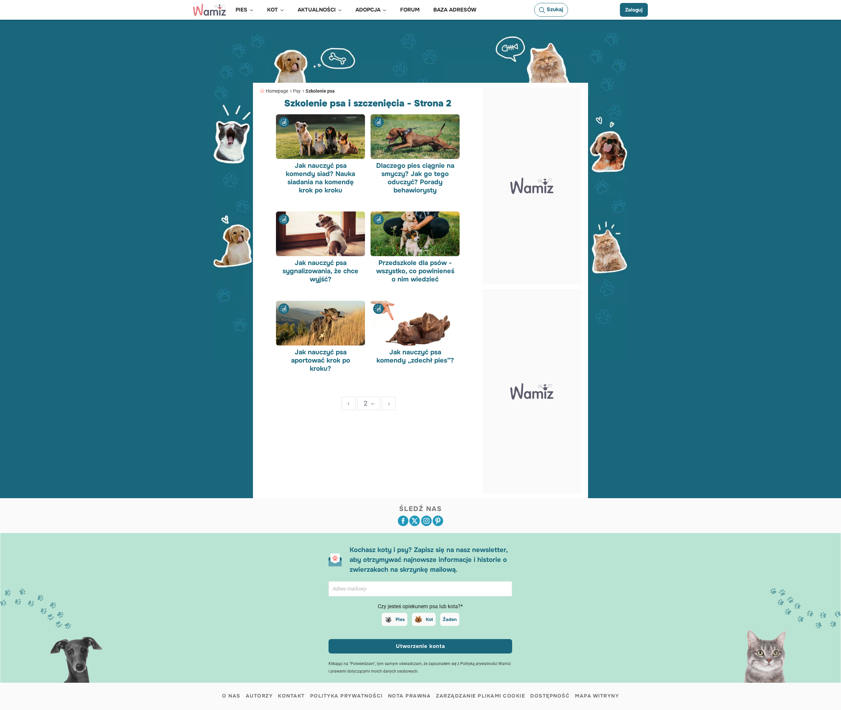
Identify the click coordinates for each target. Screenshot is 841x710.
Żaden (450, 619)
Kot (429, 619)
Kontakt (291, 696)
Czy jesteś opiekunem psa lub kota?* (420, 606)
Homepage (277, 91)
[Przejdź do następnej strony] (389, 403)
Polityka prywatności (346, 696)
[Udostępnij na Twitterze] (414, 521)
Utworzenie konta (420, 646)
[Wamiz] (209, 10)
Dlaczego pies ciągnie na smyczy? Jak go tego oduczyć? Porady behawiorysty (415, 177)
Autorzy (259, 696)
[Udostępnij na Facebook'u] (403, 521)
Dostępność (550, 696)
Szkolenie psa (320, 91)
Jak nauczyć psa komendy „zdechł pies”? (415, 356)
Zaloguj (634, 10)
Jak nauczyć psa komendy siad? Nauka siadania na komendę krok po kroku (320, 177)
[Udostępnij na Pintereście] (438, 521)
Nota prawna (409, 696)
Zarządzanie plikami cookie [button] (480, 696)
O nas (231, 696)
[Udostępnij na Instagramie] (426, 521)
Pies (400, 619)
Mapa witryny (597, 696)
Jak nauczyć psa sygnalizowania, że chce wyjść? (320, 271)
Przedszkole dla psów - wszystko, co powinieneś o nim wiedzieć (415, 271)
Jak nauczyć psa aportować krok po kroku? (320, 360)
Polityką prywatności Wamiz (485, 663)
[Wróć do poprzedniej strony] (348, 403)
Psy (297, 91)
